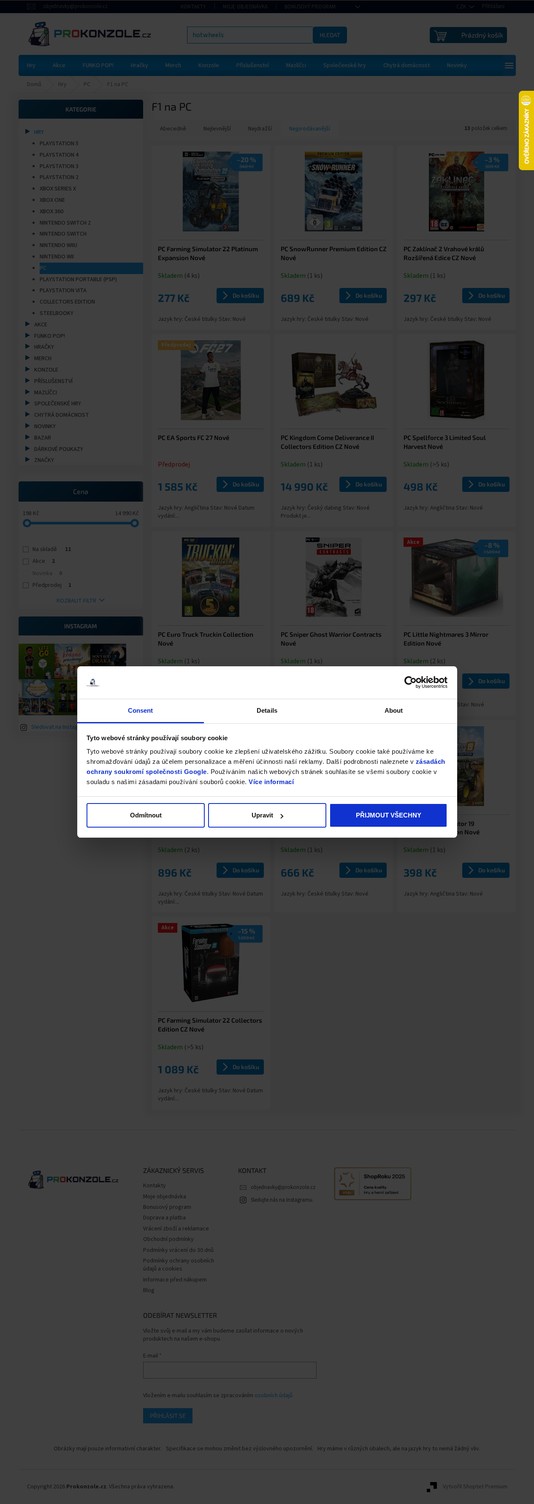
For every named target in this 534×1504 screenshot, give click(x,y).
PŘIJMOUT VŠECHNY (388, 815)
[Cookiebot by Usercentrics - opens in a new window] (410, 682)
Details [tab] (267, 710)
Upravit (262, 815)
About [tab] (394, 710)
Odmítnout (146, 815)
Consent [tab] (140, 710)
